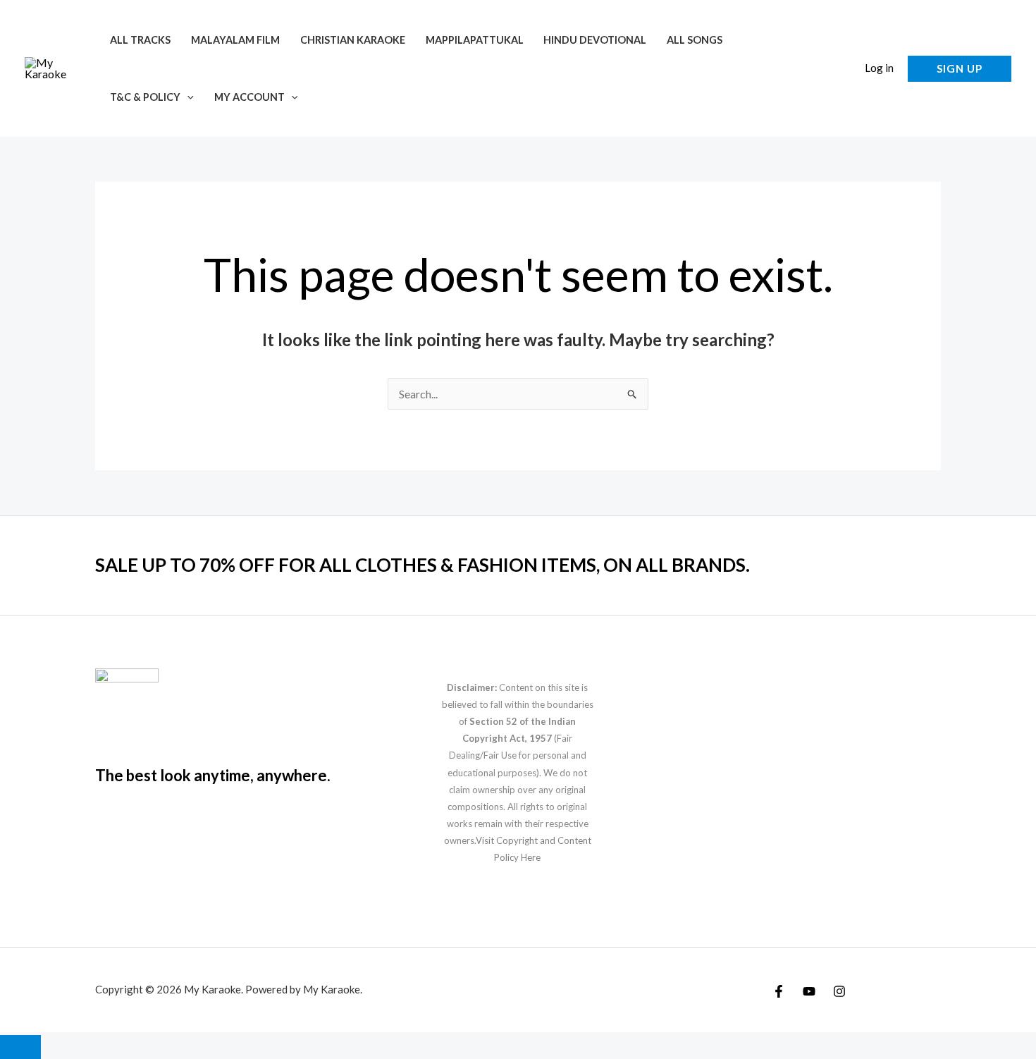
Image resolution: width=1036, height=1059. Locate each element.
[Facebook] (778, 991)
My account (249, 97)
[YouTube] (809, 991)
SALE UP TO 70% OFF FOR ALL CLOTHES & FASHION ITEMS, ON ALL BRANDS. (422, 564)
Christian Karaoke (352, 40)
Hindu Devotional (594, 40)
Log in (879, 67)
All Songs (694, 40)
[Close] (20, 1047)
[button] (187, 97)
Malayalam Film (235, 40)
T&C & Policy (145, 97)
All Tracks (140, 40)
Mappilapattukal (475, 40)
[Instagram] (839, 991)
